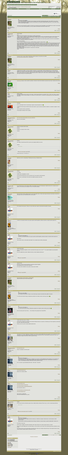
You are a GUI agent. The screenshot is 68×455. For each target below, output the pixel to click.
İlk (48, 15)
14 (55, 15)
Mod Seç (58, 16)
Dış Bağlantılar (49, 16)
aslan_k (9, 220)
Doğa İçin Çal (12, 4)
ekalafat (9, 80)
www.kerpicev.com (49, 95)
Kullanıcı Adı (49, 6)
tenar (9, 357)
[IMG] (8, 443)
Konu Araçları (54, 16)
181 (9, 150)
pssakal (23, 257)
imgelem (9, 19)
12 (9, 315)
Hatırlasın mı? (58, 6)
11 (52, 15)
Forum (16, 4)
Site (8, 4)
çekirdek (9, 158)
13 (54, 15)
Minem (9, 306)
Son (58, 15)
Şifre (49, 7)
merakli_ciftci (10, 186)
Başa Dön (59, 451)
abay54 (27, 151)
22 (56, 15)
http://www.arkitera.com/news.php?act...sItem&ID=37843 (25, 277)
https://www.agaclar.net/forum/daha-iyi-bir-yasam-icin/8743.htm (26, 117)
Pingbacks (9, 445)
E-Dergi (22, 4)
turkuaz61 (10, 194)
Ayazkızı (20, 151)
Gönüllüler (31, 4)
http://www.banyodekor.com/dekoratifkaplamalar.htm (24, 386)
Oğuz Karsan (10, 126)
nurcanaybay (10, 402)
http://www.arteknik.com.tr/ (21, 383)
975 (57, 13)
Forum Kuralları (9, 447)
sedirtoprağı (10, 33)
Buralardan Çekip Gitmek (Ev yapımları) (26, 6)
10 (51, 15)
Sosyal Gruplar (26, 4)
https (59, 7)
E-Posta (35, 4)
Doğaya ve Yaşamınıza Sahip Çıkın (16, 6)
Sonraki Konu (35, 436)
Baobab (9, 103)
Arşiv (57, 451)
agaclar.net (10, 6)
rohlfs (9, 206)
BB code (9, 442)
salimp (9, 70)
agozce (9, 334)
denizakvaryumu (11, 117)
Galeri (19, 4)
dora (9, 93)
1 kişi (29, 411)
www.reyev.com (19, 80)
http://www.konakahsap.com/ (21, 391)
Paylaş (59, 28)
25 (9, 121)
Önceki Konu (32, 436)
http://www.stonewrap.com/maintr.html (22, 384)
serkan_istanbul (23, 151)
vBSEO (37, 453)
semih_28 (26, 411)
